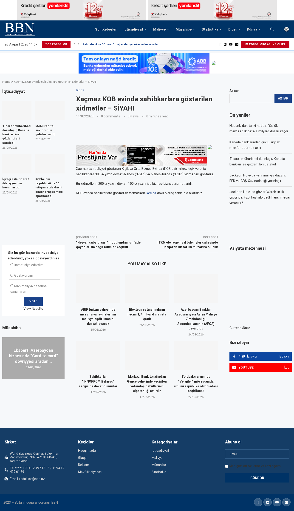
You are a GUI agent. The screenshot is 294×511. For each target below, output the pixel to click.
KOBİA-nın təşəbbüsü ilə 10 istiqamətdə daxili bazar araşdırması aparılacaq (49, 187)
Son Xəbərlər (106, 29)
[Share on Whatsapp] (158, 224)
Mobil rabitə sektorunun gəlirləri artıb (45, 130)
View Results (33, 309)
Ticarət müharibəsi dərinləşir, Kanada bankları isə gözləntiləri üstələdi (16, 134)
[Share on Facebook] (117, 224)
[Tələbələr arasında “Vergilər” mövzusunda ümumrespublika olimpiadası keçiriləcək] (196, 355)
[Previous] (74, 44)
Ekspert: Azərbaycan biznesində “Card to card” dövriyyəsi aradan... (33, 356)
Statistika (210, 29)
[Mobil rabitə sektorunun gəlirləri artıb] (50, 110)
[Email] (237, 44)
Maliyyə (159, 29)
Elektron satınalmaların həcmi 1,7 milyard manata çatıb (146, 314)
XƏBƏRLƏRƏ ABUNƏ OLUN (266, 44)
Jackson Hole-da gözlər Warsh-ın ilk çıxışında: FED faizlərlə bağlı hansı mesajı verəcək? (259, 197)
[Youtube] (231, 44)
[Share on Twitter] (127, 224)
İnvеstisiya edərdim (28, 265)
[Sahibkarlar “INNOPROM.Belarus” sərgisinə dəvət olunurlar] (98, 355)
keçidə (151, 193)
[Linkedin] (225, 44)
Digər (232, 29)
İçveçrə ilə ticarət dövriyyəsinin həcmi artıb (15, 183)
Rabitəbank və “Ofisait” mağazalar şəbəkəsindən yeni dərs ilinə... (125, 44)
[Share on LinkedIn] (138, 224)
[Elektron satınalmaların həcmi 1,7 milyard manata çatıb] (147, 288)
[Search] (272, 29)
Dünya (252, 29)
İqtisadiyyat (133, 29)
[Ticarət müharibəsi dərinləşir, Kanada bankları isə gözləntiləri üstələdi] (16, 110)
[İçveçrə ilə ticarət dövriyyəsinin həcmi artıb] (16, 163)
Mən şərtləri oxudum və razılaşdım (255, 466)
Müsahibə (184, 29)
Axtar (234, 91)
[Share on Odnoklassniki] (148, 224)
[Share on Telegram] (168, 224)
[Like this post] (106, 224)
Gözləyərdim (23, 275)
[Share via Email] (179, 224)
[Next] (79, 44)
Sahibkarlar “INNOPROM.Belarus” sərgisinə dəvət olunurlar (98, 381)
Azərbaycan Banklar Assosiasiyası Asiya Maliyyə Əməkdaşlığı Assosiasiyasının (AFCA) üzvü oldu (196, 319)
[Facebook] (220, 44)
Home (6, 81)
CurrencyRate (239, 328)
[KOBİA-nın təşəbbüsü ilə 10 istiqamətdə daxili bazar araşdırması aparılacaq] (50, 163)
